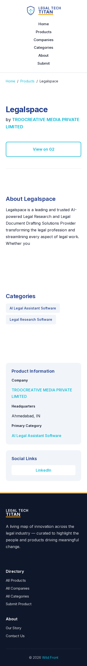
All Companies (17, 588)
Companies (43, 39)
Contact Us (15, 636)
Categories (43, 47)
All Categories (17, 596)
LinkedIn (43, 470)
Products (43, 32)
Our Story (13, 628)
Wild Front (50, 657)
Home (43, 24)
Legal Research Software (31, 319)
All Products (16, 580)
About (43, 55)
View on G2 (43, 149)
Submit (43, 63)
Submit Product (18, 604)
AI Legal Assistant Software (33, 308)
